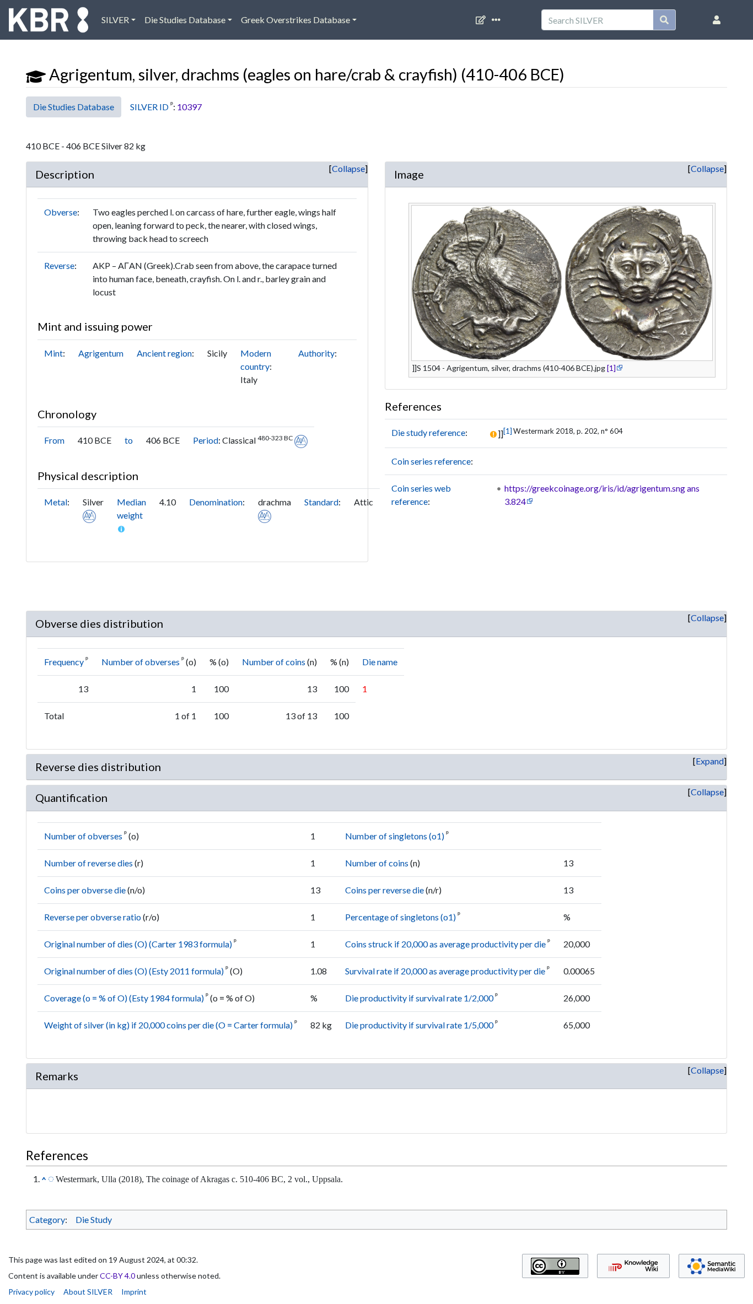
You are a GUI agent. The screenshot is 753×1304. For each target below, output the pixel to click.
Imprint (134, 1291)
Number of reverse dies (88, 863)
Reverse (59, 265)
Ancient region (164, 353)
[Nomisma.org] (301, 440)
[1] (611, 368)
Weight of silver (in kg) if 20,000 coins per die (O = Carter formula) (168, 1025)
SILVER (115, 19)
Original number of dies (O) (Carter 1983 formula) (138, 944)
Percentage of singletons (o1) (400, 917)
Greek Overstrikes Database (295, 19)
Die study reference (428, 432)
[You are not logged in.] (719, 20)
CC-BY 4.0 (117, 1275)
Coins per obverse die (85, 890)
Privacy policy (31, 1291)
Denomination (216, 502)
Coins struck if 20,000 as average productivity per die (445, 944)
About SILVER (87, 1291)
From (54, 440)
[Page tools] (498, 20)
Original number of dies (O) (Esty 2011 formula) (134, 971)
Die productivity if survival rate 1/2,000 (419, 998)
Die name (379, 661)
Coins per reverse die (384, 890)
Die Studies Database (184, 19)
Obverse (60, 212)
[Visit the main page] (48, 22)
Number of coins (273, 661)
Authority (316, 353)
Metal (55, 502)
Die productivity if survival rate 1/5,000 (419, 1025)
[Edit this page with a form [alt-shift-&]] (483, 20)
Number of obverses (140, 661)
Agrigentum (100, 353)
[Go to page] (664, 19)
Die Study (94, 1219)
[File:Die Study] (36, 74)
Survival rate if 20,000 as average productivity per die (445, 971)
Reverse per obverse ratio (92, 917)
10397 (189, 106)
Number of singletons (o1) (394, 836)
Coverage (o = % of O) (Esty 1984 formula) (124, 998)
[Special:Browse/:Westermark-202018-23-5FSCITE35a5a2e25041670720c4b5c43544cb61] (51, 1178)
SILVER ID (149, 106)
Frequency (64, 661)
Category (47, 1219)
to (129, 440)
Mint (53, 353)
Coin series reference (431, 461)
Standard (321, 502)
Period (205, 440)
